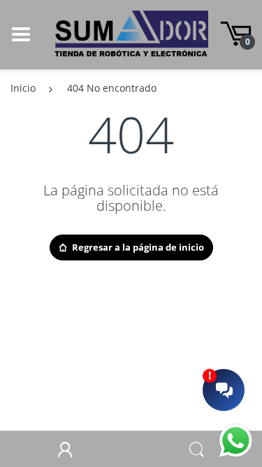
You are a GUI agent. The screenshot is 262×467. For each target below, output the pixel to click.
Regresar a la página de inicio (138, 247)
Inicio (23, 88)
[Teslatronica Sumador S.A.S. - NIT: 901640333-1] (131, 33)
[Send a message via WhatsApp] (236, 440)
